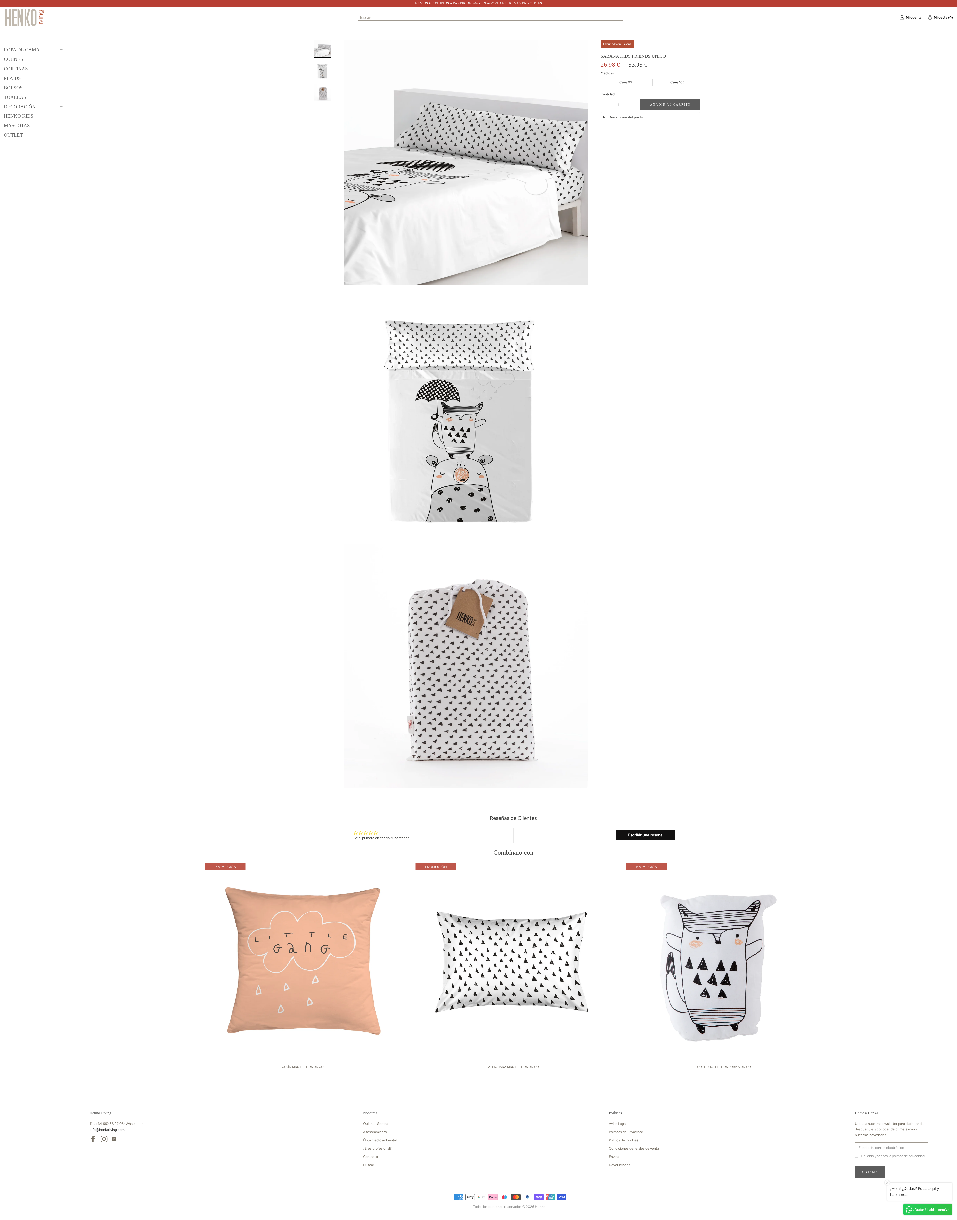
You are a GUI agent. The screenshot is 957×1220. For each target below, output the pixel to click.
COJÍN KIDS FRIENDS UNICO (303, 1067)
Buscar (368, 1165)
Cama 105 (677, 82)
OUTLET (13, 135)
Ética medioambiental (380, 1140)
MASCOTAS (17, 125)
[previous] (85, 964)
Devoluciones (619, 1165)
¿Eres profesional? (377, 1148)
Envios (614, 1157)
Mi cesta (942, 17)
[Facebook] (93, 1138)
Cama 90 (625, 82)
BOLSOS (13, 87)
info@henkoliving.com (107, 1130)
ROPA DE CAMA (22, 49)
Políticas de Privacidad (626, 1132)
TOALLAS (15, 97)
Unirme (869, 1172)
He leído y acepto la (893, 1156)
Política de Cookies (623, 1140)
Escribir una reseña (645, 835)
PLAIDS (12, 78)
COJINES (13, 59)
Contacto (370, 1157)
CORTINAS (16, 68)
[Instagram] (104, 1138)
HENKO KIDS (18, 116)
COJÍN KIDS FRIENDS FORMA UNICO (724, 1067)
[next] (941, 964)
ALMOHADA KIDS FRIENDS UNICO (513, 1067)
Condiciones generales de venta (634, 1148)
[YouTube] (114, 1138)
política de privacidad (908, 1156)
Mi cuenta (913, 17)
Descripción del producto (628, 117)
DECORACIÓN (20, 106)
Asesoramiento (375, 1132)
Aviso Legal (617, 1124)
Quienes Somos (375, 1124)
